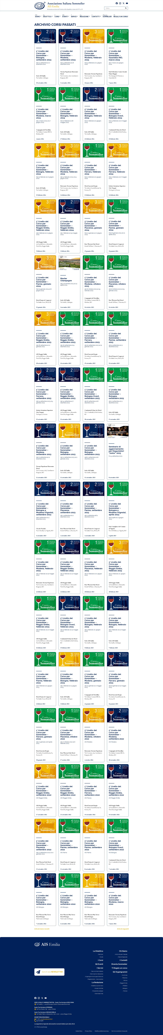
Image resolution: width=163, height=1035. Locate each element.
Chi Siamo (123, 951)
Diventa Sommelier (119, 964)
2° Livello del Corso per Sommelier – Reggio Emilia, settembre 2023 (67, 393)
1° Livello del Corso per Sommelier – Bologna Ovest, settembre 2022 (116, 845)
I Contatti (123, 960)
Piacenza (125, 977)
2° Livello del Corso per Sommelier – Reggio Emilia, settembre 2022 (116, 790)
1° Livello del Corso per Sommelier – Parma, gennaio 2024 (116, 225)
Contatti (96, 15)
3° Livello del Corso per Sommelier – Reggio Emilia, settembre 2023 (43, 337)
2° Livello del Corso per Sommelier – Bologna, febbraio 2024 (93, 113)
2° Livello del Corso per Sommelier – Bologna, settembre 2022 (43, 899)
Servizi (74, 15)
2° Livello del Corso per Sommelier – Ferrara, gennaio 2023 (117, 678)
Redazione (84, 15)
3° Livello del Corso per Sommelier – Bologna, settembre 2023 (67, 450)
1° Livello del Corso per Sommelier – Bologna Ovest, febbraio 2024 (116, 113)
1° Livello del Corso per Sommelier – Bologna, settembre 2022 (67, 899)
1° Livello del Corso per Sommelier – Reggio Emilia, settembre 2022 (67, 790)
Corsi (57, 15)
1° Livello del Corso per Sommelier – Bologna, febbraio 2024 (69, 113)
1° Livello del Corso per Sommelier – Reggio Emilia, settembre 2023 (67, 337)
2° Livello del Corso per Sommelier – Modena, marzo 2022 (116, 899)
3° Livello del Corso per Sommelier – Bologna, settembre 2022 (92, 899)
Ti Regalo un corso (119, 968)
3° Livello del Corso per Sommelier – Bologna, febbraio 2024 (44, 169)
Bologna (125, 988)
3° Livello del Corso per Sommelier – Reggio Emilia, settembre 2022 (43, 790)
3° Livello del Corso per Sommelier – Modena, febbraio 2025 (93, 55)
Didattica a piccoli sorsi (97, 985)
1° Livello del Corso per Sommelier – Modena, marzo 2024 (43, 113)
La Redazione (97, 982)
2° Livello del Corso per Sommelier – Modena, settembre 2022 (116, 734)
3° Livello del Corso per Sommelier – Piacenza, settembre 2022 (43, 845)
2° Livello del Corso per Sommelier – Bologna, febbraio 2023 (117, 622)
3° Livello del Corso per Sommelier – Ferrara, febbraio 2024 (117, 169)
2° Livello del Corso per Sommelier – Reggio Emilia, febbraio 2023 (67, 566)
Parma (125, 980)
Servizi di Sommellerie (97, 971)
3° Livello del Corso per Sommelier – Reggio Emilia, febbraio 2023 (115, 566)
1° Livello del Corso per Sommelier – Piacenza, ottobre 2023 (117, 281)
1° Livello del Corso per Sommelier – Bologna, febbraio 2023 (93, 622)
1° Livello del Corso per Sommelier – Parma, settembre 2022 (69, 845)
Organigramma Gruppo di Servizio (94, 976)
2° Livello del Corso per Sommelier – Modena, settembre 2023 (43, 450)
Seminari (100, 954)
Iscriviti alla (52, 972)
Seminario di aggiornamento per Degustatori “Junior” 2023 (116, 449)
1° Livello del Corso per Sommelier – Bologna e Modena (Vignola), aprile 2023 (117, 509)
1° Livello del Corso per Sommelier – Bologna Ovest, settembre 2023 (92, 393)
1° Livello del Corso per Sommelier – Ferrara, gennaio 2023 (44, 734)
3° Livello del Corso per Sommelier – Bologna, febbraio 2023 (69, 678)
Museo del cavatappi (98, 991)
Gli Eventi (99, 964)
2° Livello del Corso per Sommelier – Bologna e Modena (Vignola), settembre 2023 (45, 509)
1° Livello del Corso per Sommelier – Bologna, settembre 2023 (116, 393)
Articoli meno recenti (41, 929)
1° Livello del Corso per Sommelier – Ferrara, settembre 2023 (92, 337)
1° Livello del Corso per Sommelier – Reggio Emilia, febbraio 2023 (43, 622)
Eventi (65, 15)
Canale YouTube (99, 988)
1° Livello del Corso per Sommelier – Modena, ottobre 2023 (93, 281)
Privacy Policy (88, 1031)
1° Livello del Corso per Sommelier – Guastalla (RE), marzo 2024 (116, 55)
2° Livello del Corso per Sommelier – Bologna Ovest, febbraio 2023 (67, 622)
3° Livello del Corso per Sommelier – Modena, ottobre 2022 (93, 734)
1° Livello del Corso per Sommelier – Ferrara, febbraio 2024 (93, 169)
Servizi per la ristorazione (96, 974)
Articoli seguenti (123, 929)
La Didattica (98, 951)
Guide (101, 957)
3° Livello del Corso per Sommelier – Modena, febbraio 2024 (68, 169)
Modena (125, 985)
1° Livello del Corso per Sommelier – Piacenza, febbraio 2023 (93, 566)
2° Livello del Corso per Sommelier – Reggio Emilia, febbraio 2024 (67, 225)
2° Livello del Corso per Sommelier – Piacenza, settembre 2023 (67, 508)
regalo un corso (121, 15)
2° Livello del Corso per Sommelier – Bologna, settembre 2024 (43, 55)
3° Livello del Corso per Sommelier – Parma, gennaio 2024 (43, 281)
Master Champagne (66, 279)
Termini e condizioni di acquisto (119, 1031)
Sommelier (107, 15)
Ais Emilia (124, 975)
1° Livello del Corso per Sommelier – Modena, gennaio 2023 (93, 678)
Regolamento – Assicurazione (95, 979)
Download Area (99, 993)
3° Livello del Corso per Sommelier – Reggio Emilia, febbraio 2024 (43, 225)
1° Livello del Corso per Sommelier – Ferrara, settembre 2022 (92, 790)
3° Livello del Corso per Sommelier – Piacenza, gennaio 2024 (93, 225)
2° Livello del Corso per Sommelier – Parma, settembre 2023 (93, 508)
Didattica (47, 15)
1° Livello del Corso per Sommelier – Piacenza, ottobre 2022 (68, 734)
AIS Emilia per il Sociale (121, 954)
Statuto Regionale (122, 957)
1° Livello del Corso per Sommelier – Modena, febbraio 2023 (44, 566)
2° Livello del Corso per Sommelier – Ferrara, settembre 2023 (43, 393)
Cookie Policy (79, 1031)
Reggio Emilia (123, 983)
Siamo (37, 15)
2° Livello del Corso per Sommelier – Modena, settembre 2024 (68, 55)
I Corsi (100, 960)
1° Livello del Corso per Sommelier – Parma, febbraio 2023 (44, 678)
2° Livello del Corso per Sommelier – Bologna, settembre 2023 (92, 450)
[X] (123, 3)
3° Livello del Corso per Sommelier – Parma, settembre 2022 (93, 845)
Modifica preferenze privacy (102, 1031)
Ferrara (125, 991)
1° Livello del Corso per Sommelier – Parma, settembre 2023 (117, 337)
